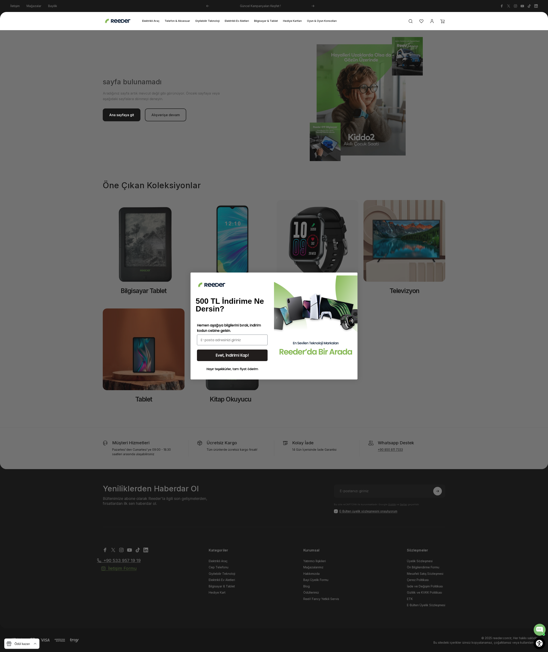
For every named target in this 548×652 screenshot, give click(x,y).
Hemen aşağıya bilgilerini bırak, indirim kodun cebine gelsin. (229, 328)
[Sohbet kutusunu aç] (540, 630)
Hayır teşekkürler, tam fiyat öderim (232, 369)
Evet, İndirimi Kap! (232, 355)
